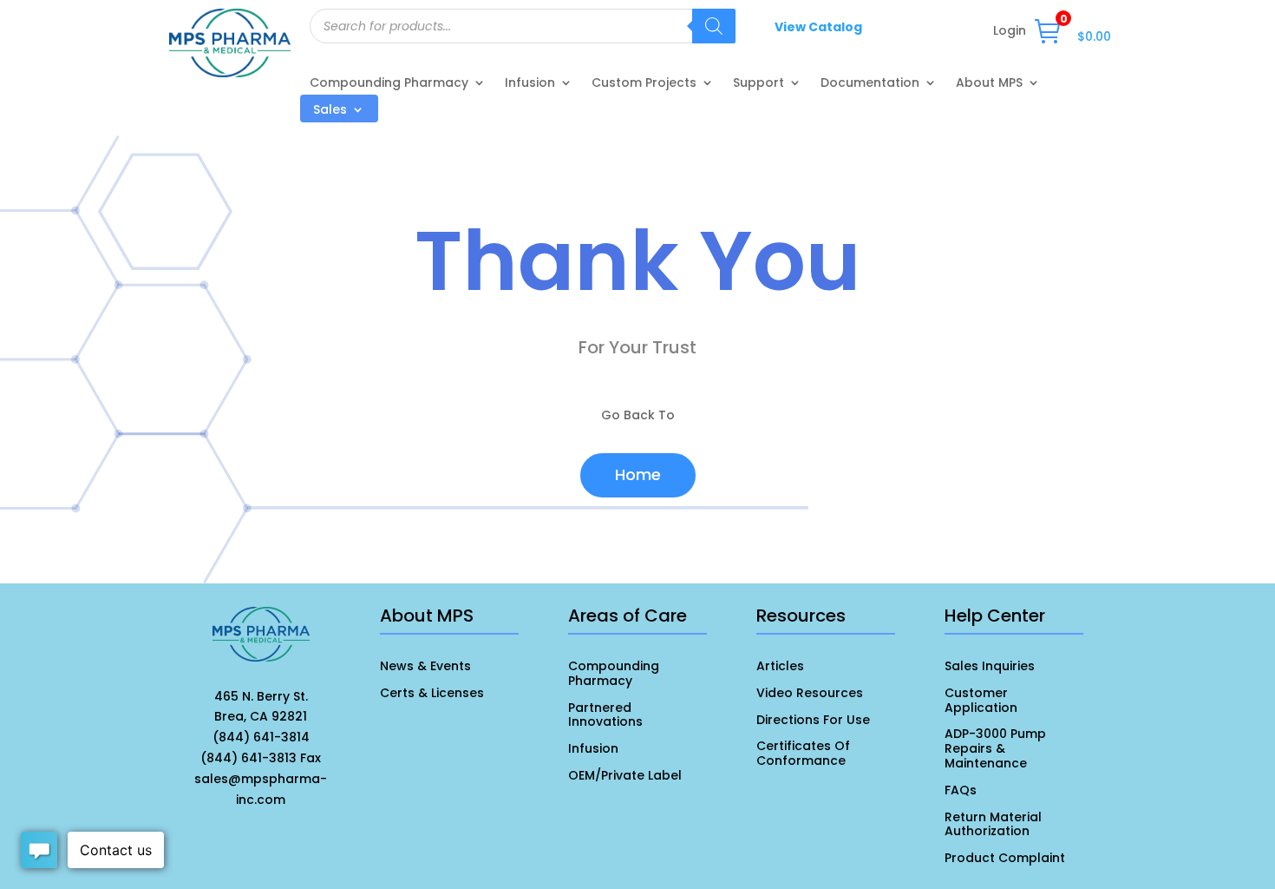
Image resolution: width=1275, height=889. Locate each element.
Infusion (530, 83)
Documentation (870, 83)
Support (758, 83)
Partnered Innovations (605, 715)
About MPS (989, 83)
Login (1009, 31)
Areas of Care (627, 615)
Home (638, 474)
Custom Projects (644, 83)
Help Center (995, 615)
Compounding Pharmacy (389, 83)
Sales (330, 110)
